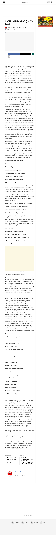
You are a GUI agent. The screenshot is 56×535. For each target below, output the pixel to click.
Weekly (9, 18)
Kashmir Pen (11, 27)
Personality (13, 18)
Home (6, 18)
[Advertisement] (28, 8)
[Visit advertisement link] (45, 21)
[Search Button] (52, 2)
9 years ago (18, 27)
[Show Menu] (4, 2)
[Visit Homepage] (25, 2)
